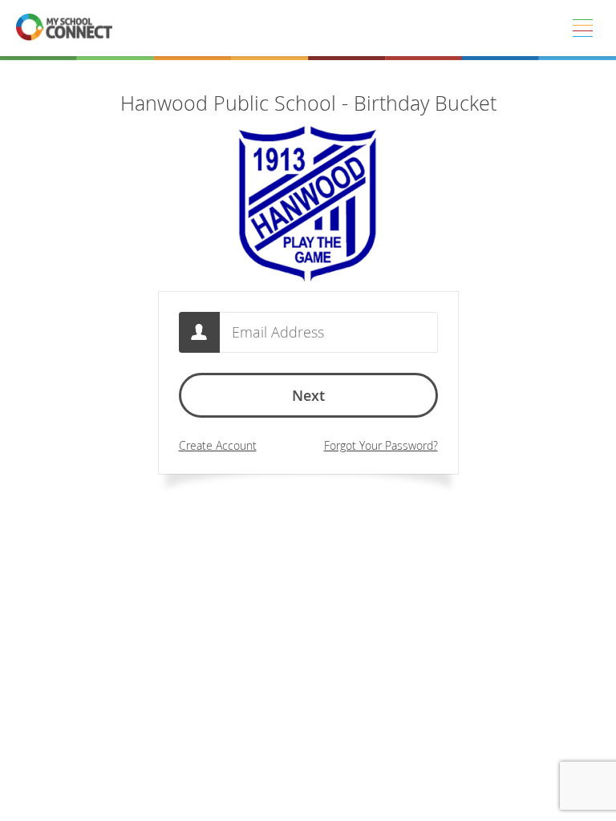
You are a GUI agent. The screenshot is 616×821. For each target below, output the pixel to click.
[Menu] (582, 28)
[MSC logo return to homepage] (64, 28)
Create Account (218, 445)
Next (308, 395)
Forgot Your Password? (381, 445)
